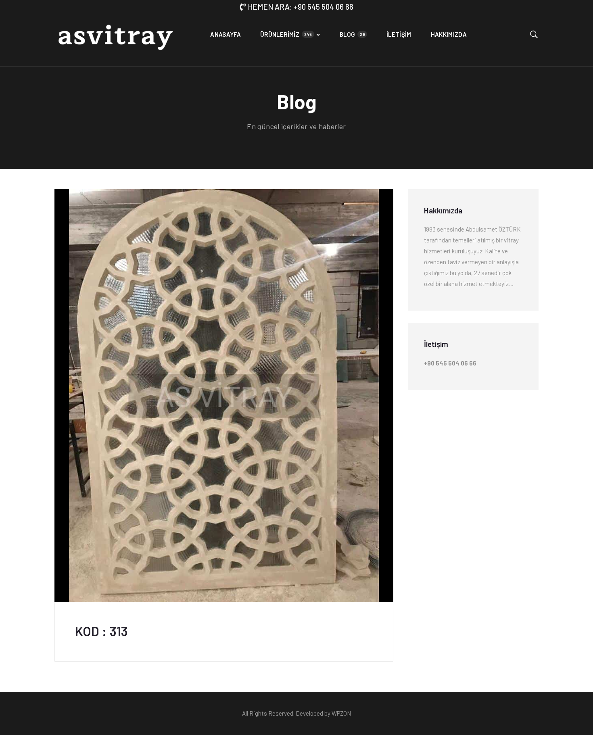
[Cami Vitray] (115, 40)
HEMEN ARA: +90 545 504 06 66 (300, 6)
